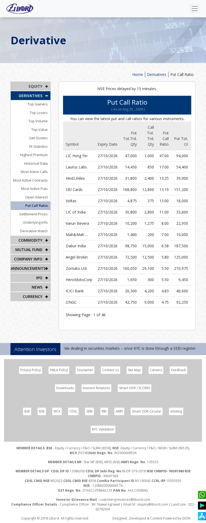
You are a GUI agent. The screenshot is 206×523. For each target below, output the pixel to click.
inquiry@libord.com (153, 504)
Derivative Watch (34, 231)
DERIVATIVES (30, 95)
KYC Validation (103, 429)
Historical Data (36, 163)
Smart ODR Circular (146, 411)
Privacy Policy (30, 370)
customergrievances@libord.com (125, 499)
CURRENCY (32, 296)
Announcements (28, 268)
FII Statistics (38, 146)
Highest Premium (34, 154)
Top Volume (38, 121)
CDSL (73, 411)
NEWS (37, 287)
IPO (39, 277)
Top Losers (39, 112)
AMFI (119, 411)
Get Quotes (38, 137)
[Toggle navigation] (195, 8)
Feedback (178, 370)
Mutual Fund (28, 249)
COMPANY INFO (28, 259)
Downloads (65, 388)
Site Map (134, 370)
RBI (104, 411)
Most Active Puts (34, 188)
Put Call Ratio (36, 205)
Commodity (30, 240)
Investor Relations (96, 388)
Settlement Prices (33, 214)
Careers (156, 370)
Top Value (39, 129)
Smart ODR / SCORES (134, 388)
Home (137, 74)
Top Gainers (38, 104)
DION (186, 518)
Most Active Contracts (30, 180)
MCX (57, 411)
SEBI (89, 411)
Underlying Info (35, 222)
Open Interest (36, 197)
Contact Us (110, 370)
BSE (27, 411)
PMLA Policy (59, 370)
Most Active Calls (34, 171)
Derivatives (156, 74)
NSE (42, 411)
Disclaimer (85, 370)
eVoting (176, 411)
